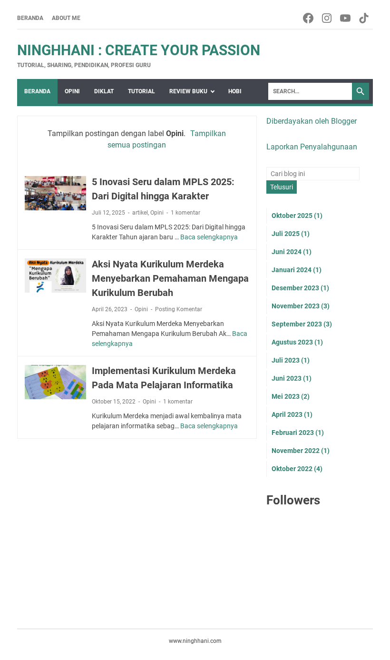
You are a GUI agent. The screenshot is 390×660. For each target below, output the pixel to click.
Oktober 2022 (297, 469)
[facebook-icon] (309, 18)
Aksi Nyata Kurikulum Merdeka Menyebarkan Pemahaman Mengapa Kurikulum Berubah (170, 278)
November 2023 (301, 306)
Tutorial (141, 91)
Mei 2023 (291, 396)
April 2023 (292, 414)
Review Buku (188, 91)
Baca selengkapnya (209, 237)
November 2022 (301, 450)
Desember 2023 (300, 288)
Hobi (235, 91)
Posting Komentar (178, 309)
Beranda (30, 18)
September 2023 (302, 324)
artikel (140, 212)
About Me (66, 18)
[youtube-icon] (346, 18)
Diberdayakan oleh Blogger (311, 121)
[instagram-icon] (327, 18)
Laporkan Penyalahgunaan (311, 146)
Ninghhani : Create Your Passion (138, 50)
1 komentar (185, 212)
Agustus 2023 (297, 342)
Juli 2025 (291, 233)
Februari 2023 (298, 432)
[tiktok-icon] (364, 18)
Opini (72, 91)
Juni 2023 (292, 378)
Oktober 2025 (297, 215)
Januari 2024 (297, 270)
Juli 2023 (291, 360)
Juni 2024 (292, 252)
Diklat (104, 91)
